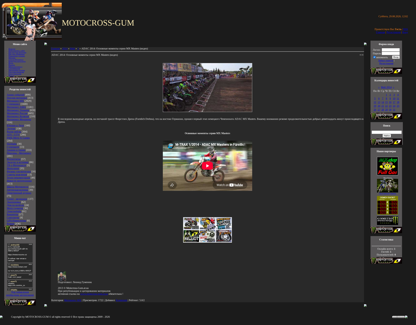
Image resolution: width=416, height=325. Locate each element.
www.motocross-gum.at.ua (94, 293)
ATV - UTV (13, 134)
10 (394, 98)
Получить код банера (387, 193)
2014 (64, 48)
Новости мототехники (19, 180)
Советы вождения (17, 174)
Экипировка (14, 202)
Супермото (13, 147)
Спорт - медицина (17, 199)
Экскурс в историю (17, 162)
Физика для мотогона (19, 171)
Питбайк (12, 143)
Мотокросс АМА (16, 107)
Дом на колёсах (15, 205)
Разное (10, 223)
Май (72, 48)
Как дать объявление (17, 54)
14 (382, 102)
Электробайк (14, 211)
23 (390, 106)
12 (375, 102)
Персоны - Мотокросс (19, 153)
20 (379, 106)
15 (386, 102)
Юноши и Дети (15, 125)
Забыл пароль (385, 60)
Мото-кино (13, 168)
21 (382, 106)
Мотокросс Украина (18, 110)
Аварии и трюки (16, 150)
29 (386, 109)
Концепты (12, 214)
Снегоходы (13, 217)
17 (394, 102)
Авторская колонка (17, 189)
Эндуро (11, 128)
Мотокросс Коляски (18, 116)
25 (398, 106)
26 (375, 109)
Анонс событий (15, 94)
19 (375, 106)
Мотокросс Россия (17, 113)
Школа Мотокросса (17, 186)
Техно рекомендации (18, 177)
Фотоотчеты (13, 159)
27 (379, 109)
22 (386, 106)
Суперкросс (13, 104)
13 (379, 102)
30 (390, 109)
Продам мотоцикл (17, 97)
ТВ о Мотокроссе (16, 165)
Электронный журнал (19, 193)
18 (398, 102)
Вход (405, 32)
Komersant (121, 300)
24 (394, 106)
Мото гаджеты (15, 208)
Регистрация (394, 32)
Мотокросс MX (15, 100)
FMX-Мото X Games (18, 137)
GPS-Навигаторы (16, 220)
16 (390, 102)
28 (382, 109)
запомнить (382, 57)
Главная (380, 32)
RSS (405, 29)
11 (398, 98)
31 (394, 109)
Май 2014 (386, 87)
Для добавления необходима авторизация (20, 293)
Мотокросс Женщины (19, 119)
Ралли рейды (14, 131)
